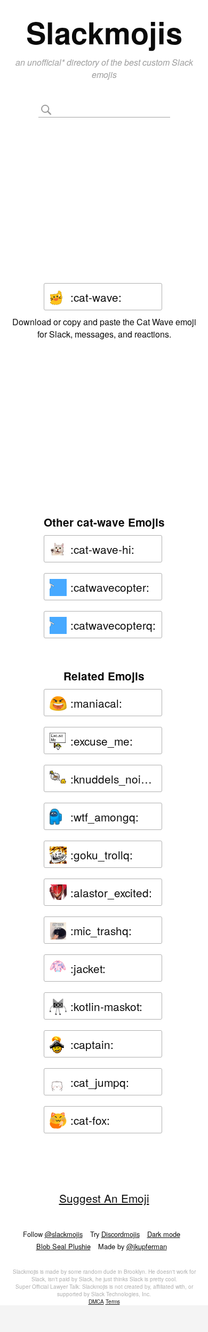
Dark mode (163, 1234)
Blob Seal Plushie (63, 1246)
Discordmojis (120, 1234)
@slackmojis (64, 1234)
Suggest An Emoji (104, 1198)
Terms (113, 1301)
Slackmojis (104, 32)
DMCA (96, 1301)
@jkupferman (146, 1246)
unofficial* (47, 62)
